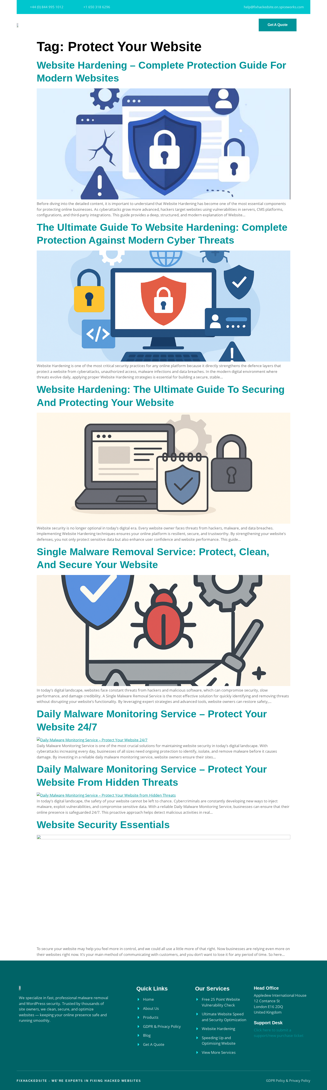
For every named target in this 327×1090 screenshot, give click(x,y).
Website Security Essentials (103, 824)
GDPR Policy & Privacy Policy (186, 25)
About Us (124, 25)
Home (104, 25)
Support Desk (268, 1022)
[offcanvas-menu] (305, 25)
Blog (222, 25)
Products (146, 25)
